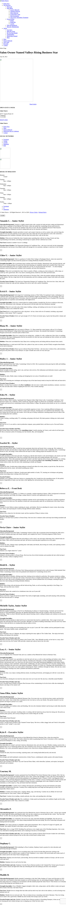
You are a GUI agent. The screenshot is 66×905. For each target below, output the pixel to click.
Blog (8, 37)
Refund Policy (43, 212)
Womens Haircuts (15, 11)
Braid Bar (13, 22)
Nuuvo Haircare (7, 40)
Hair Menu (10, 8)
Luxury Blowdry (15, 10)
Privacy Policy (34, 212)
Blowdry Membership (13, 27)
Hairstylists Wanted (12, 36)
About (5, 28)
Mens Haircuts (14, 13)
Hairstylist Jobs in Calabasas (11, 131)
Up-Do (12, 23)
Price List (9, 6)
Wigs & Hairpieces (12, 25)
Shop (4, 39)
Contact (5, 45)
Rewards (5, 44)
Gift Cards (6, 42)
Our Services (6, 5)
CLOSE (2, 215)
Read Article (33, 104)
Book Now (6, 3)
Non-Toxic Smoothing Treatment (19, 17)
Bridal (12, 20)
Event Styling (10, 19)
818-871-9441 (4, 120)
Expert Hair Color (15, 14)
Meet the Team (11, 31)
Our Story (9, 30)
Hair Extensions (14, 16)
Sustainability (10, 34)
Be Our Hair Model (12, 33)
